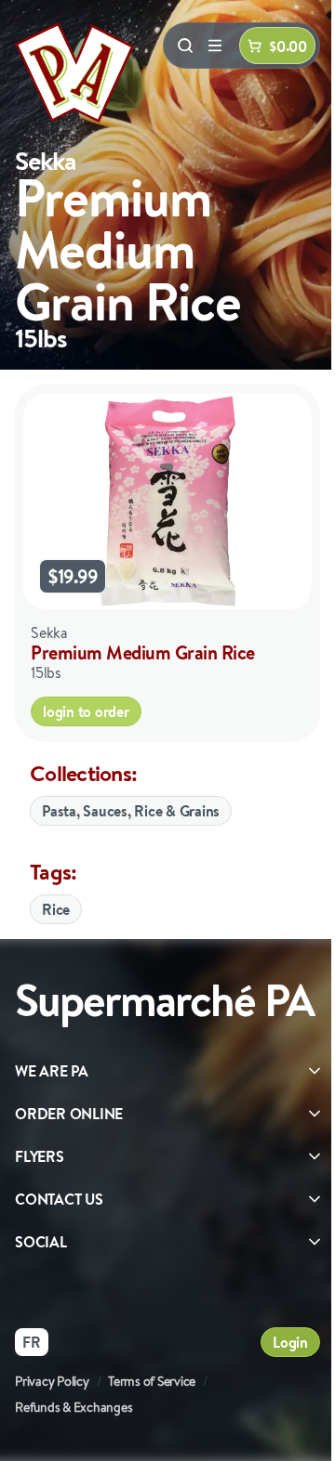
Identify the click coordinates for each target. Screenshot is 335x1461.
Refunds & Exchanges (73, 1407)
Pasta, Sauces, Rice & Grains (131, 811)
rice (56, 909)
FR (31, 1342)
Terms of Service (151, 1381)
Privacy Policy (52, 1381)
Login (290, 1342)
